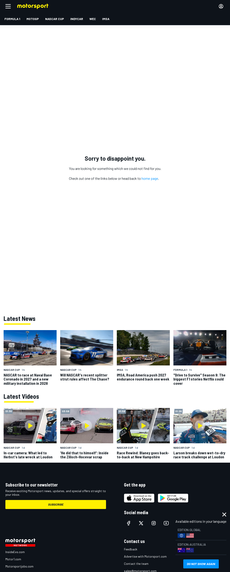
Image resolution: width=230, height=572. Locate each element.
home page (150, 178)
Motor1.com (13, 559)
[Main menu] (8, 6)
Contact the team (136, 563)
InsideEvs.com (15, 552)
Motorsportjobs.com (19, 566)
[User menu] (221, 6)
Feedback (130, 549)
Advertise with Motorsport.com (145, 556)
